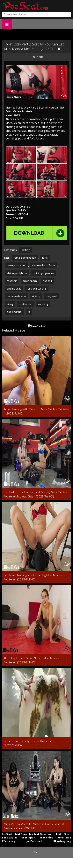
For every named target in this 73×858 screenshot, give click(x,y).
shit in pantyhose (17, 273)
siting (10, 304)
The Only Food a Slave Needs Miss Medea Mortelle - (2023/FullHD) (31, 660)
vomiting (43, 304)
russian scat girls (37, 288)
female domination (25, 257)
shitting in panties (43, 273)
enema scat (14, 288)
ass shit (47, 281)
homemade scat (16, 296)
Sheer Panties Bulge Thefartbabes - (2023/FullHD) (27, 743)
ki (29, 312)
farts (45, 257)
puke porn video (16, 265)
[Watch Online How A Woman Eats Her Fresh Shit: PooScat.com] (25, 6)
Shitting (25, 250)
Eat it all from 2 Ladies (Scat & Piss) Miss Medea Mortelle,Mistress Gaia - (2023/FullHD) (35, 494)
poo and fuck (14, 312)
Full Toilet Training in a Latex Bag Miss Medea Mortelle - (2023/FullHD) (33, 577)
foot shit (12, 281)
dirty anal (51, 296)
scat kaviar (25, 304)
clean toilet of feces (43, 265)
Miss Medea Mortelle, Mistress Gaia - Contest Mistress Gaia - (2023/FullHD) (34, 826)
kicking (36, 296)
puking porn (30, 281)
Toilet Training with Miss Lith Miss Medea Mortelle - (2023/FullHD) (36, 411)
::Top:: (36, 852)
